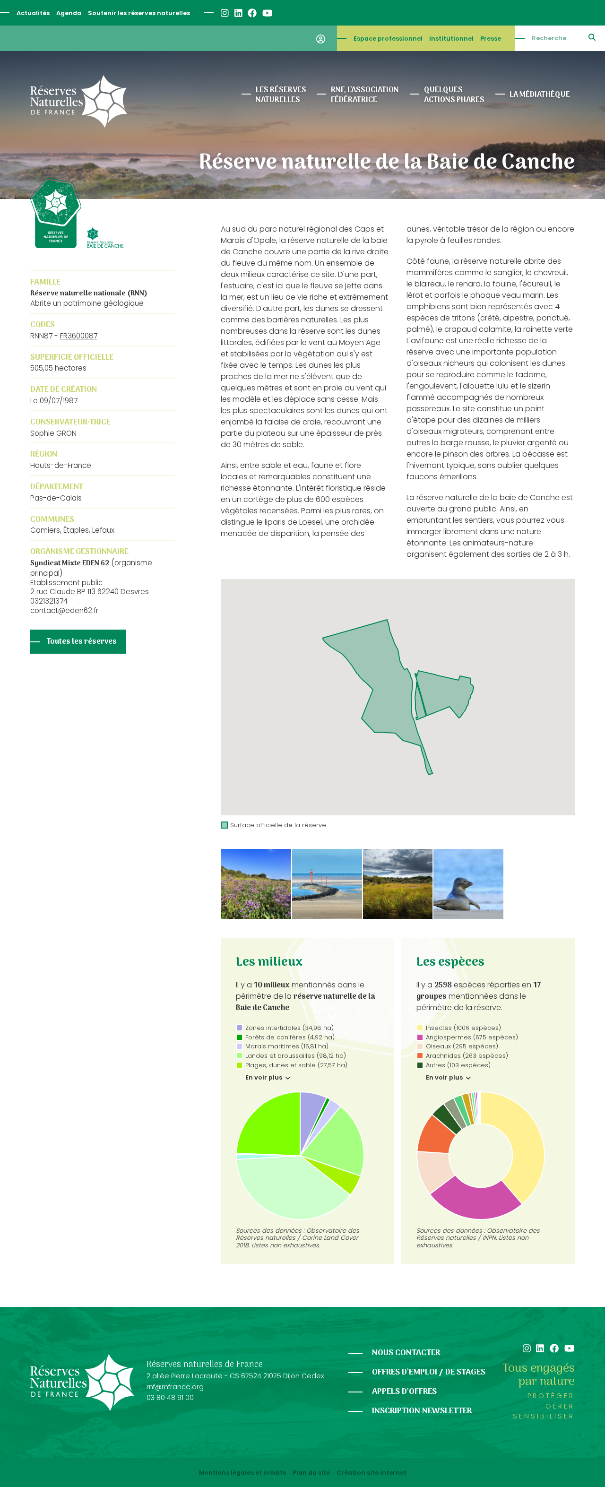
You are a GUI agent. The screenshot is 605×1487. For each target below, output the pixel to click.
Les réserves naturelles (281, 95)
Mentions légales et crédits (242, 1473)
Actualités (33, 13)
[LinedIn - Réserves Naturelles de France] (238, 13)
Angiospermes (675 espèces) (472, 1037)
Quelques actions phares (454, 95)
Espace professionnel (388, 39)
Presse (490, 39)
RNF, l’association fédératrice (365, 95)
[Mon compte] (320, 38)
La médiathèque (540, 95)
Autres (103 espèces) (458, 1065)
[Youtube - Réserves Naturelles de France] (267, 13)
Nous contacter (406, 1353)
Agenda (68, 13)
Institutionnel (451, 39)
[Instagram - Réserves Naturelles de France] (224, 13)
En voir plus (264, 1077)
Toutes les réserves (82, 642)
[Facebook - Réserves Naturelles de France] (251, 13)
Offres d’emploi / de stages (428, 1372)
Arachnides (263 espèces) (467, 1056)
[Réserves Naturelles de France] (78, 101)
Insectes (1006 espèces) (463, 1028)
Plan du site (311, 1473)
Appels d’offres (404, 1392)
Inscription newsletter (422, 1411)
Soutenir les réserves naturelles (139, 13)
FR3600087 (78, 336)
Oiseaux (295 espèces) (462, 1046)
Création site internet (371, 1473)
